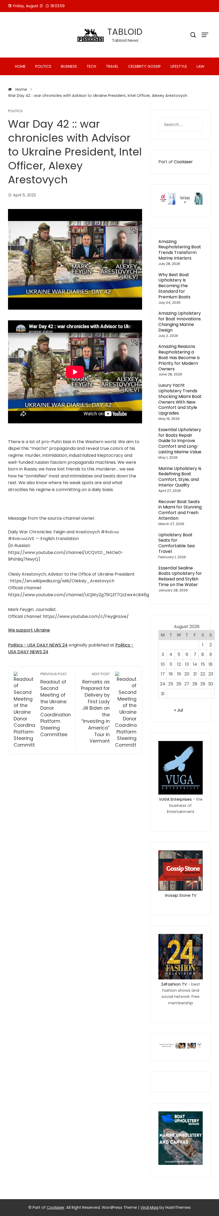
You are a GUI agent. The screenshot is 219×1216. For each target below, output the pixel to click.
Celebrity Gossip (144, 66)
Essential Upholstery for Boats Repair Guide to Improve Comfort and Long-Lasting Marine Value (179, 441)
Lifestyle (178, 66)
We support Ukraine (29, 630)
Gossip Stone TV (181, 895)
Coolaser (183, 162)
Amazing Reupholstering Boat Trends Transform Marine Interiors (179, 249)
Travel (112, 66)
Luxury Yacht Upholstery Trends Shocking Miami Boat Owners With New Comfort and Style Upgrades (180, 399)
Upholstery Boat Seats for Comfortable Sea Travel (176, 543)
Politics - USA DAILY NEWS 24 (38, 645)
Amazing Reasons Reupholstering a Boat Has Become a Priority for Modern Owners (179, 357)
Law (200, 66)
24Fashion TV (174, 984)
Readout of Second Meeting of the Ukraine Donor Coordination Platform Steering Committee (55, 705)
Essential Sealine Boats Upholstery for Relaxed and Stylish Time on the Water (180, 576)
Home (20, 66)
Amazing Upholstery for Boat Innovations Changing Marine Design (179, 321)
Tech (91, 66)
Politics (43, 66)
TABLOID (125, 32)
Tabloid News (125, 40)
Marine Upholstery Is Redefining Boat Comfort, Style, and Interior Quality (179, 476)
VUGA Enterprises (175, 799)
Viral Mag (149, 1207)
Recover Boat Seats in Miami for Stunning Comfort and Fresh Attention (180, 510)
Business (69, 66)
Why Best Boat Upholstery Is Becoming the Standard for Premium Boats (174, 286)
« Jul (178, 710)
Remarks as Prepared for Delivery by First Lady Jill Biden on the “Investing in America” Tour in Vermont (95, 708)
